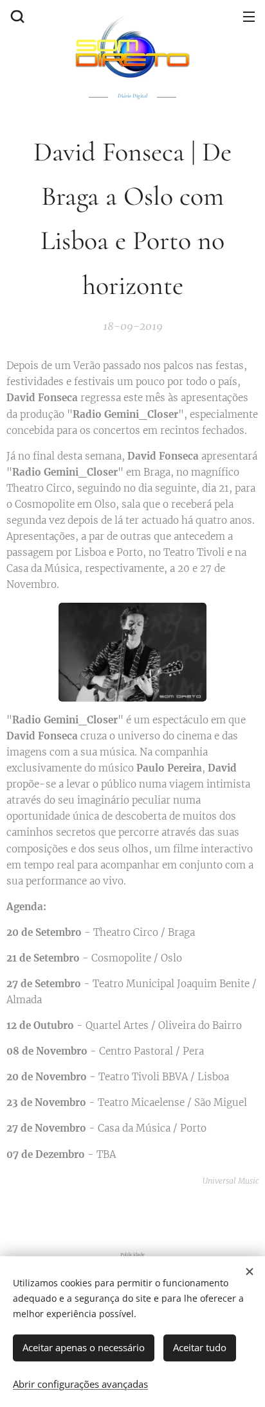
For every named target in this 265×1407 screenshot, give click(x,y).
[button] (16, 16)
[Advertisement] (135, 1214)
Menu (249, 16)
